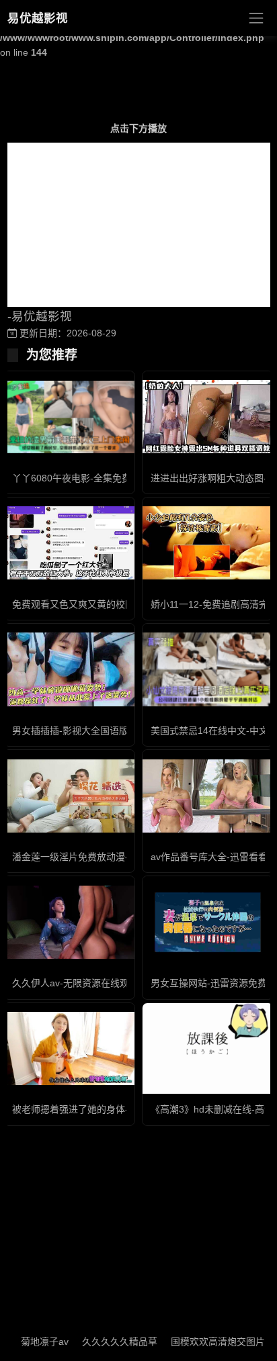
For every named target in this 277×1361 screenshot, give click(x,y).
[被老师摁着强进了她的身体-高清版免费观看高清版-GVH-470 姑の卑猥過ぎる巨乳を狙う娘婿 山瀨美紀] (69, 1048)
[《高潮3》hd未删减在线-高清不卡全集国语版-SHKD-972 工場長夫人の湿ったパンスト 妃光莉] (208, 1048)
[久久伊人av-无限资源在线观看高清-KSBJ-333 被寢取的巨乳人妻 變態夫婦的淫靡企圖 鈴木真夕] (69, 922)
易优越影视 (37, 18)
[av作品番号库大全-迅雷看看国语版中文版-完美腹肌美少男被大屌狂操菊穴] (208, 796)
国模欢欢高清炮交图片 (206, 1341)
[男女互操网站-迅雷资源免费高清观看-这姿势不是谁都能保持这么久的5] (208, 922)
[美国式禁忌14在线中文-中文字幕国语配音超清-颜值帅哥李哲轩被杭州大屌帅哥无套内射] (208, 669)
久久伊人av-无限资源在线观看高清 (84, 983)
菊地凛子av (33, 1341)
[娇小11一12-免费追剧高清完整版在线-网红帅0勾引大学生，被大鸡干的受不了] (208, 542)
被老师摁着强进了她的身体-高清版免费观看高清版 (117, 1109)
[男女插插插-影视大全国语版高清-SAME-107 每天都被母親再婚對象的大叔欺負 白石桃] (69, 669)
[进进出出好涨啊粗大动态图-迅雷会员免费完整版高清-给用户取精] (208, 416)
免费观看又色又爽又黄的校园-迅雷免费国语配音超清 (122, 604)
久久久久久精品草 (108, 1341)
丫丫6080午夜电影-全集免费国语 (81, 478)
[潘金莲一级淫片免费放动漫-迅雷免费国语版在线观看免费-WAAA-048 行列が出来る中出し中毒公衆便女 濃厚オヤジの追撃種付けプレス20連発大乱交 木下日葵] (69, 796)
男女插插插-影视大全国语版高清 (79, 730)
